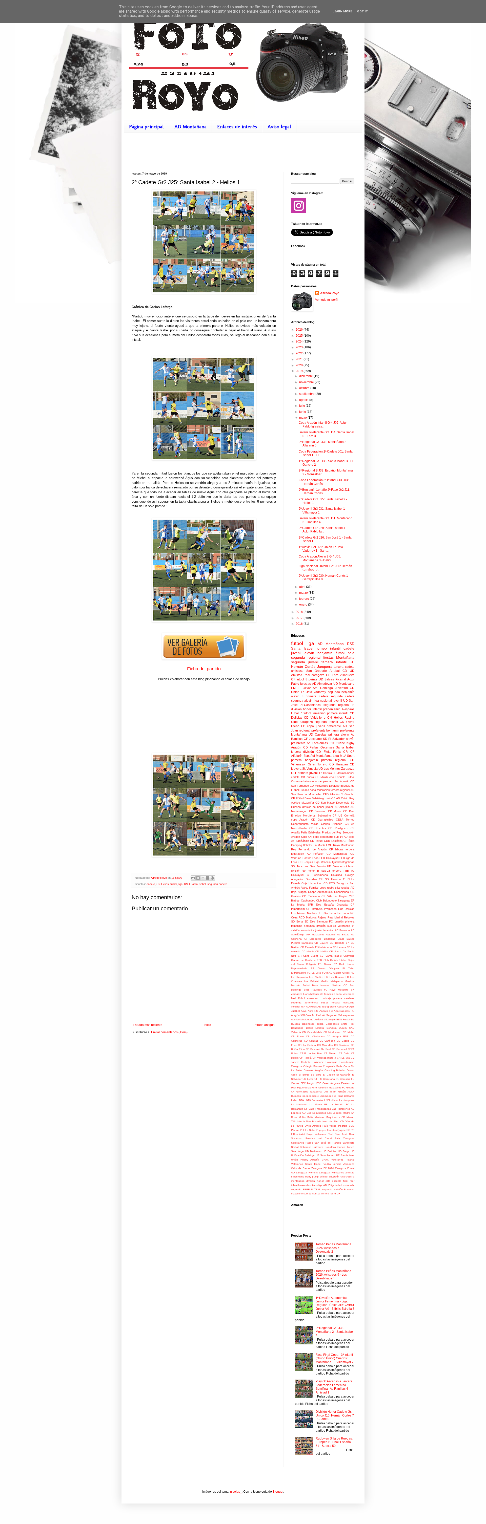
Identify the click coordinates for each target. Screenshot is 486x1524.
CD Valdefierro (314, 717)
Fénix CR (340, 752)
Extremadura (298, 972)
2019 (299, 371)
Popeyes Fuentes (326, 1130)
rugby (350, 743)
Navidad (336, 985)
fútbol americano (308, 998)
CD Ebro (332, 675)
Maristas (319, 1117)
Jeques (308, 862)
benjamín (324, 653)
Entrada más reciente (147, 1025)
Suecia (341, 1147)
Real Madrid (335, 917)
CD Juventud (317, 811)
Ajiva (304, 1011)
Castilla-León (310, 858)
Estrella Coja (299, 883)
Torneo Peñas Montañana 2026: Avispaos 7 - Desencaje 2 (333, 1247)
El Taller (348, 968)
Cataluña (336, 874)
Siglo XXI (306, 836)
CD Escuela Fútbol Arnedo (316, 947)
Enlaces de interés (237, 126)
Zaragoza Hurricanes (331, 1172)
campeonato (325, 781)
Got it (362, 11)
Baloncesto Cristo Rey (340, 1023)
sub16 (325, 1002)
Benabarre (297, 1027)
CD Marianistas (337, 853)
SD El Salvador (334, 739)
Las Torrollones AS (343, 1108)
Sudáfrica (330, 1147)
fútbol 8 (301, 679)
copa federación (320, 789)
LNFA (301, 1100)
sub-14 (338, 836)
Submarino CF (327, 815)
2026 (299, 329)
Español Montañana (317, 756)
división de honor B (305, 870)
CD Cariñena (327, 1040)
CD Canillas (311, 1040)
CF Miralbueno (324, 777)
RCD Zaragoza (338, 883)
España (329, 904)
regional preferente (312, 730)
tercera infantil (334, 662)
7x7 (303, 1006)
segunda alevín (302, 700)
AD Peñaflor (315, 853)
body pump (312, 1176)
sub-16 (331, 798)
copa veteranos (345, 994)
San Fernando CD (302, 785)
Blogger (278, 1491)
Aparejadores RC (344, 1011)
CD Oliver (347, 722)
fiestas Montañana (338, 657)
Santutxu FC (325, 921)
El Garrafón (343, 1074)
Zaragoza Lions (300, 994)
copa (310, 726)
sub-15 (307, 1193)
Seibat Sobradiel (301, 1147)
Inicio (207, 1025)
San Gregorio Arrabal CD (326, 671)
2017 (299, 618)
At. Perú (316, 1015)
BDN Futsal (343, 1019)
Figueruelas (304, 1087)
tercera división (302, 752)
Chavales (348, 955)
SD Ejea (310, 921)
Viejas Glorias (320, 823)
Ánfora (325, 1193)
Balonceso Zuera (313, 1023)
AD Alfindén (342, 806)
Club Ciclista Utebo (335, 960)
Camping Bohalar (301, 845)
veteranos (344, 925)
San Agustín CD (344, 781)
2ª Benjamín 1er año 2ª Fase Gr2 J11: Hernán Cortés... (324, 491)
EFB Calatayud (328, 858)
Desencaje (342, 802)
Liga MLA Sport (343, 756)
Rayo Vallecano (316, 1134)
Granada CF (345, 904)
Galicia (337, 972)
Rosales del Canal (319, 1138)
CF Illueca (335, 951)
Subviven (318, 1147)
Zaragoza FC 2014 (322, 1168)
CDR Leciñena (333, 840)
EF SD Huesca (329, 879)
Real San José (337, 1134)
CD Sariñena (342, 1045)
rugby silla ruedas (338, 887)
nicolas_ (236, 1491)
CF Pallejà (305, 1057)
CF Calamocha (317, 874)
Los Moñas (298, 913)
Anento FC (326, 1011)
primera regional (334, 760)
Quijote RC (343, 1130)
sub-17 (316, 1193)
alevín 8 (297, 696)
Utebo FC (298, 726)
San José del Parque (327, 1142)
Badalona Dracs (334, 938)
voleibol (295, 1006)
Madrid (325, 981)
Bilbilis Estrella (315, 1027)
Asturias (330, 934)
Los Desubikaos (316, 1112)
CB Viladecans (315, 1036)
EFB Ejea (314, 904)
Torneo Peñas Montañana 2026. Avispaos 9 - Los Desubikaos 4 (333, 1274)
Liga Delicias (346, 908)
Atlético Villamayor (325, 1019)
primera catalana (343, 998)
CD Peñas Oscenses (318, 747)
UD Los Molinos (329, 768)
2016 (299, 624)
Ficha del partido (204, 668)
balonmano (297, 1176)
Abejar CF (343, 1006)
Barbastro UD (309, 942)
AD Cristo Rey (345, 798)
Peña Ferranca (339, 913)
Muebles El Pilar (317, 913)
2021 (299, 359)
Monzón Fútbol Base (304, 985)
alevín (309, 653)
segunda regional (305, 657)
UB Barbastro (313, 1151)
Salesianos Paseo (302, 1142)
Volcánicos (321, 785)
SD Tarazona (299, 866)
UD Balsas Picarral (332, 679)
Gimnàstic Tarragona (309, 1091)
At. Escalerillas (317, 743)
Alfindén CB (341, 823)
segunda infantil (326, 722)
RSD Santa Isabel (195, 884)
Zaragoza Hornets (306, 1172)
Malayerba (337, 981)
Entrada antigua (264, 1025)
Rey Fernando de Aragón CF (312, 849)
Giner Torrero (317, 764)
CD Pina (348, 811)
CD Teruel (316, 840)
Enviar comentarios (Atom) (169, 1032)
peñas (313, 679)
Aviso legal (279, 126)
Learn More (342, 11)
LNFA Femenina (314, 1100)
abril (302, 587)
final (293, 998)
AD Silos (349, 836)
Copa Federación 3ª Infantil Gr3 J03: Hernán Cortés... (324, 481)
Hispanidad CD (318, 883)
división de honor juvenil (317, 806)
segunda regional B (339, 705)
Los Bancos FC (339, 977)
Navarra (325, 985)
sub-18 (331, 925)
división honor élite (318, 1180)
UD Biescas (335, 866)
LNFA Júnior (331, 1100)
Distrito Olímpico (328, 968)
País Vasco (329, 1125)
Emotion (296, 815)
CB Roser (297, 1036)
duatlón (339, 921)
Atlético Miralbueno (302, 1019)
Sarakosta (348, 1142)
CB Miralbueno (332, 1032)
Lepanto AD (298, 1112)
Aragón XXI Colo (301, 1015)
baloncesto (310, 781)
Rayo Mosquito (339, 989)
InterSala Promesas (324, 908)
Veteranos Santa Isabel (306, 1164)
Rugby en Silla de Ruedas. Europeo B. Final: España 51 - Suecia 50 (334, 1442)
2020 (299, 365)
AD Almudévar (322, 683)
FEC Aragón (308, 1083)
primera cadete (317, 696)
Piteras (295, 1130)
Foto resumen (320, 1087)
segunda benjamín (341, 692)
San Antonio (318, 866)
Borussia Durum (337, 1027)
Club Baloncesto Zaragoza (333, 900)
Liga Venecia (322, 862)
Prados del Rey (331, 832)
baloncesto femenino (322, 994)
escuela (336, 1180)
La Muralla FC (339, 1104)
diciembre (306, 376)
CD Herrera (339, 947)
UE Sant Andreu (325, 1155)
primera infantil (337, 713)
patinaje (326, 998)
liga (180, 884)
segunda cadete (217, 884)
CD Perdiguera (338, 828)
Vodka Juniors (332, 1164)
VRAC (325, 1159)
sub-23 (325, 870)
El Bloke (348, 879)
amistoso (297, 671)
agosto (304, 400)
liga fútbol (336, 1185)
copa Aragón (299, 819)
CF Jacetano (313, 739)
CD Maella (308, 951)
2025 (299, 335)
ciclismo (349, 866)
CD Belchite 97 (339, 942)
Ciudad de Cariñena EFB (306, 960)
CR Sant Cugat (308, 955)
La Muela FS (319, 1104)
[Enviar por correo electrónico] (193, 878)
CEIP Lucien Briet (311, 1053)
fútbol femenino (314, 713)
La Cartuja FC (328, 773)
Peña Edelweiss (311, 832)
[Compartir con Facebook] (207, 878)
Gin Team (330, 1091)
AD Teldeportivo (326, 1006)
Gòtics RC (348, 972)
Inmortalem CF (300, 908)
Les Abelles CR (318, 977)
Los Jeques (334, 1112)
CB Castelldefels (312, 1032)
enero (303, 604)
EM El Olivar (301, 688)
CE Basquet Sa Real (318, 1049)
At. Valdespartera (344, 1015)
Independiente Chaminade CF (319, 1095)
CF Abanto (330, 1053)
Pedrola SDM (346, 1125)
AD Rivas (311, 1006)
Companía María (333, 1066)
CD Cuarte (337, 743)
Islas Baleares (346, 1095)
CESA (339, 819)
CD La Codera (307, 1045)
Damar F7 (330, 964)
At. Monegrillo (312, 938)
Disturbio (311, 879)
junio (303, 412)
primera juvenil (308, 773)
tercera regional (340, 789)
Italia (294, 1100)
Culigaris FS (313, 964)
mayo (303, 417)
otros (323, 887)
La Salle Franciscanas (317, 1108)
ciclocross (346, 1176)
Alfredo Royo (329, 293)
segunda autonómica (304, 1002)
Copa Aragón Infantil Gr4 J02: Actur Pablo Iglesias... (323, 424)
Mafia (310, 1117)
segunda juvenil (304, 662)
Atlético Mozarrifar (302, 802)
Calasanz (318, 1062)
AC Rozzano (342, 930)
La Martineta (299, 1104)
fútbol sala (345, 653)
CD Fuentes (317, 828)
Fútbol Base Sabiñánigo (310, 798)
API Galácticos (315, 934)
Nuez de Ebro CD (333, 1121)
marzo (304, 592)
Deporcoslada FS (302, 968)
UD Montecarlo (343, 683)
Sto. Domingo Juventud (330, 688)
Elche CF (312, 1079)
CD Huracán (338, 764)
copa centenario (323, 836)
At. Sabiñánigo (300, 840)
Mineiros (349, 981)
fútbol (173, 884)
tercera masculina (343, 1002)
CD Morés (335, 811)
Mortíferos (309, 815)
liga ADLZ (324, 1185)
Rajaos (322, 917)
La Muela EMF (323, 845)
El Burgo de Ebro (310, 1074)
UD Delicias (329, 1151)
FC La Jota (314, 972)
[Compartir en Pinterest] (212, 878)
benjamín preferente (340, 730)
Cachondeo (308, 900)
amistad (349, 1172)
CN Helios (162, 884)
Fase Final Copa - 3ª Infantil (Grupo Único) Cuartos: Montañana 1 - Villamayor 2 (335, 1358)
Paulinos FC (319, 989)
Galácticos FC (337, 1087)
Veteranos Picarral (342, 1159)
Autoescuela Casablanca (333, 891)
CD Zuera (307, 777)
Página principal (146, 126)
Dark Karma (346, 964)
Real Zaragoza (314, 675)
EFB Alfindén (331, 794)
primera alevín (338, 734)
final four (348, 1180)
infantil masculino (301, 1185)
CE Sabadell (339, 1049)
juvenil (296, 653)
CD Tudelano (310, 896)
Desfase (334, 785)
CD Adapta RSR (338, 1036)
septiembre (307, 394)
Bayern (324, 942)
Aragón (296, 747)
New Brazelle (313, 1121)
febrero (304, 598)
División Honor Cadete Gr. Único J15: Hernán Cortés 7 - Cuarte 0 (335, 1415)
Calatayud (331, 1062)
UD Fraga (344, 1151)
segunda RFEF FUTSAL (306, 1189)
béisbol (324, 1176)
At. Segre (327, 1015)
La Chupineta (299, 977)
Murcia (301, 1121)
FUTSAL (327, 972)
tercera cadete (344, 667)
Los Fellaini (311, 981)
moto (346, 1185)
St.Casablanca (310, 705)
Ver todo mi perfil (326, 300)
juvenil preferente (328, 726)
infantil (335, 648)
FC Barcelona (327, 1079)
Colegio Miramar (312, 1066)
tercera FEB (340, 870)
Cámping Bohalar (335, 1070)
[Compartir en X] (202, 878)
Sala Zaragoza (344, 1138)
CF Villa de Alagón (334, 896)
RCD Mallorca (307, 917)
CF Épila (348, 840)
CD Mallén (321, 951)
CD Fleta (323, 752)
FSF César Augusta (328, 1083)
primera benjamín (304, 760)
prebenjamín (331, 709)
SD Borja (297, 921)
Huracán (296, 1095)
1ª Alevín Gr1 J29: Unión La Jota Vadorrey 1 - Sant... (321, 548)
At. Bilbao (343, 934)
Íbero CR (335, 1193)
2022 (299, 353)
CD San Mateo (325, 802)
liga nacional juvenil (328, 700)
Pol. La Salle (307, 1130)
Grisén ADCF (346, 1091)
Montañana (299, 734)
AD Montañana (190, 126)
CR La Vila (343, 1057)
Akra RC (313, 1011)
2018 (299, 612)
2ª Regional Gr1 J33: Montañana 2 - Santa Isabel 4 (335, 1331)
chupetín (334, 1176)
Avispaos (348, 709)
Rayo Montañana (343, 845)
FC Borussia (343, 1079)
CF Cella (344, 1053)
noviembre (307, 382)
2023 (299, 347)
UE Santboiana (345, 1155)
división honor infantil (306, 709)
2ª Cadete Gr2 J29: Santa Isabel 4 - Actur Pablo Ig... (323, 529)
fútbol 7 (296, 713)
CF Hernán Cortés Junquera (322, 664)
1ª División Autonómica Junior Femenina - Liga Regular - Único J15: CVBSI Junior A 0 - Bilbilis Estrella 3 (335, 1303)
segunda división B (334, 1189)
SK (352, 989)
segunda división (315, 925)
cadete (151, 884)
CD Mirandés (325, 1045)
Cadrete (306, 1062)
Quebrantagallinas (343, 862)
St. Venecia (310, 768)
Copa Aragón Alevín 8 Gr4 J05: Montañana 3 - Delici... (320, 558)
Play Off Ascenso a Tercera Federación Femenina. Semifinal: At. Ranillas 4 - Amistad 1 (334, 1387)
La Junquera (346, 1100)
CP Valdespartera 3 (324, 1057)
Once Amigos (313, 1125)
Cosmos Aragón (313, 1070)
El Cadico (329, 1074)
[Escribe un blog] (197, 878)
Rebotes (349, 917)
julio (302, 405)
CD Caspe (343, 1040)
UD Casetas (317, 734)
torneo (321, 648)
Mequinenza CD (335, 1117)
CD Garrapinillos (322, 819)
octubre (304, 388)
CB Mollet (348, 1032)
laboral (339, 849)
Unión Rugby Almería (305, 1159)
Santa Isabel (345, 747)
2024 (299, 341)
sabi (352, 1185)
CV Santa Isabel (330, 955)
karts (315, 1185)
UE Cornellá (346, 815)
